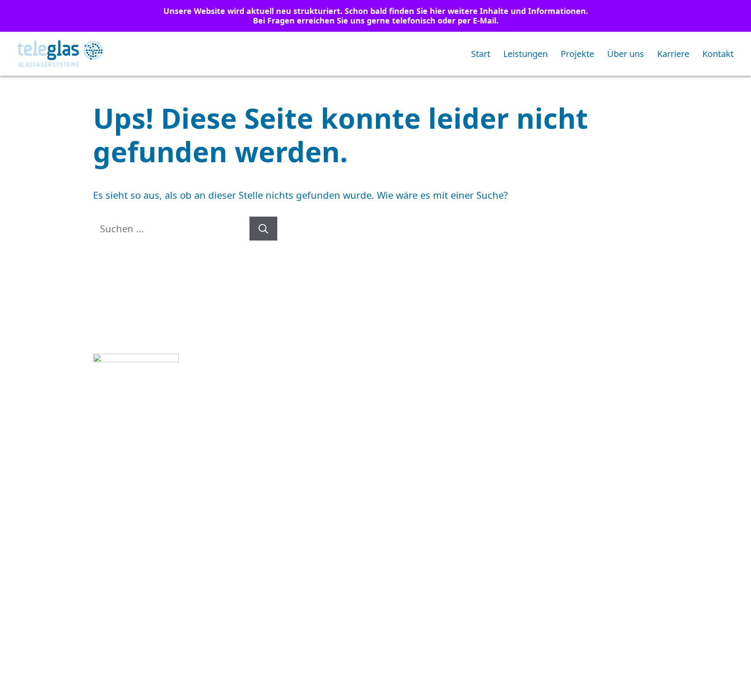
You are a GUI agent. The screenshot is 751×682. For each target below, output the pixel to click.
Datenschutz (544, 542)
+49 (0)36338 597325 (161, 466)
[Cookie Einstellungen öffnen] (19, 669)
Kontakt (718, 54)
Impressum (453, 542)
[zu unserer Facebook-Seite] (127, 541)
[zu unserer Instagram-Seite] (102, 541)
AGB (382, 542)
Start (480, 54)
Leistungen (525, 54)
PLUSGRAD (632, 542)
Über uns (625, 54)
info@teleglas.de (166, 480)
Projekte (577, 54)
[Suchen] (263, 229)
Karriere (673, 54)
